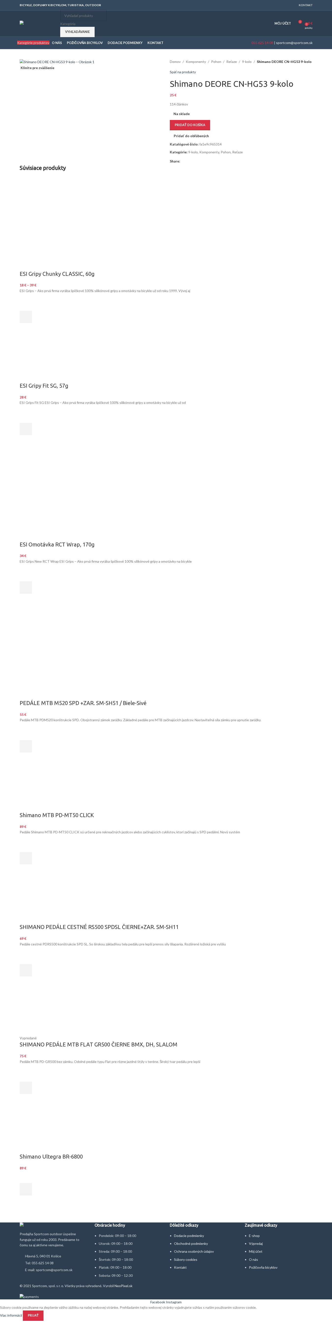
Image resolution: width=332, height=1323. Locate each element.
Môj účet (255, 1251)
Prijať (33, 1315)
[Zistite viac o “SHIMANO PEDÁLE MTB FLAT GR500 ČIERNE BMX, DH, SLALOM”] (26, 1088)
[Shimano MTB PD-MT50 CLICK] (51, 787)
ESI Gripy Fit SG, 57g (44, 385)
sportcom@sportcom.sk (294, 43)
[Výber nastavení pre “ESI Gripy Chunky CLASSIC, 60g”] (26, 317)
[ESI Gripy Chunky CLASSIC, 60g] (63, 199)
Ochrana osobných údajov (194, 1251)
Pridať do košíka (190, 125)
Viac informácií (11, 1315)
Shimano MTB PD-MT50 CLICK (57, 815)
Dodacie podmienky (189, 1236)
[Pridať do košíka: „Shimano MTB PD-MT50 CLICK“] (26, 858)
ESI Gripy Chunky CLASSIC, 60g (57, 274)
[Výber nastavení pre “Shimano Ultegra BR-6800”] (26, 1189)
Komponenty (196, 61)
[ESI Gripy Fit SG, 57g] (52, 358)
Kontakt (180, 1267)
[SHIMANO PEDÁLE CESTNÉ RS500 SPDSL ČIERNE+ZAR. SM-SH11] (43, 899)
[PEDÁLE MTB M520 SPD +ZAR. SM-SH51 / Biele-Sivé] (43, 629)
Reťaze (231, 61)
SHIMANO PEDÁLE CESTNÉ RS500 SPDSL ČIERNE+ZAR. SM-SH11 (99, 927)
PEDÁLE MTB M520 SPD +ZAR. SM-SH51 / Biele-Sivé (83, 703)
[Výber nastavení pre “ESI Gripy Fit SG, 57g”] (26, 429)
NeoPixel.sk (123, 1286)
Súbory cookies (185, 1259)
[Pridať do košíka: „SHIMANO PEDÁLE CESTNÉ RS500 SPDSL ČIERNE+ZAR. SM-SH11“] (26, 970)
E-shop (254, 1236)
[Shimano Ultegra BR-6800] (166, 1129)
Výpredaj (256, 1243)
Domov (175, 61)
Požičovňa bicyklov (263, 1267)
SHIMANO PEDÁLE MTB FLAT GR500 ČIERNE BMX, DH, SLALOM (98, 1044)
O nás (253, 1259)
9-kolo (247, 61)
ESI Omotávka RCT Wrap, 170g (57, 544)
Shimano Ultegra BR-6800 (51, 1156)
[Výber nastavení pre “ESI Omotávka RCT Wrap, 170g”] (26, 587)
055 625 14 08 (262, 43)
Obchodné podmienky (191, 1243)
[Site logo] (39, 23)
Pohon (216, 61)
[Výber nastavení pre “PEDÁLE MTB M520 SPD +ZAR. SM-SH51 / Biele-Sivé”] (26, 746)
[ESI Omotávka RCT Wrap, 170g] (43, 470)
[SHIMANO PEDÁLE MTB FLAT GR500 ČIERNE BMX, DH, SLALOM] (43, 1012)
